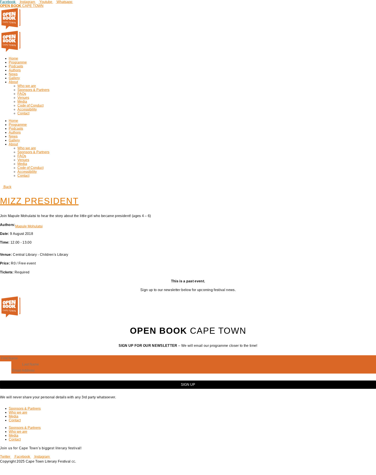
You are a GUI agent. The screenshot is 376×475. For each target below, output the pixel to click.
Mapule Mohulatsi (29, 226)
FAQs (21, 94)
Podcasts (16, 66)
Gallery (14, 78)
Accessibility (27, 109)
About (13, 82)
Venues (23, 97)
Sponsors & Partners (33, 90)
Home (13, 58)
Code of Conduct (30, 105)
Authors (15, 70)
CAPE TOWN (22, 6)
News (13, 74)
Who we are (26, 86)
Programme (18, 62)
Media (22, 101)
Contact (23, 113)
